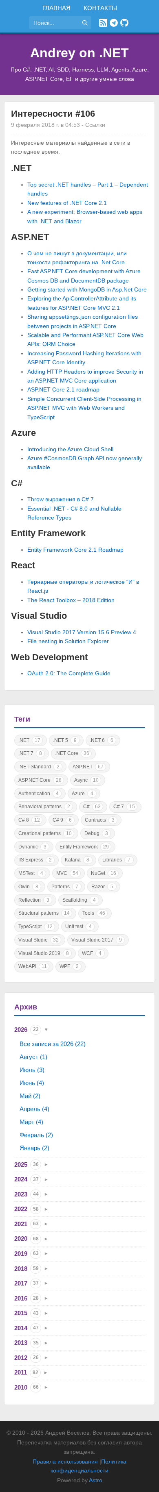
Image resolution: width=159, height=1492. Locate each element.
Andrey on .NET (79, 53)
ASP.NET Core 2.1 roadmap (63, 389)
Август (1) (33, 1056)
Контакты (100, 7)
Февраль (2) (36, 1134)
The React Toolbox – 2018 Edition (71, 600)
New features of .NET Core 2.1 (67, 203)
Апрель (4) (34, 1108)
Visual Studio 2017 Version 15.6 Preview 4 (81, 632)
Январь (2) (34, 1147)
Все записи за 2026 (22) (53, 1043)
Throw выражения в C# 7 (60, 499)
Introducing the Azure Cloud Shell (70, 449)
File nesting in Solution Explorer (68, 641)
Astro (95, 1480)
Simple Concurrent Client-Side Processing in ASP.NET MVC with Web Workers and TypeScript (84, 408)
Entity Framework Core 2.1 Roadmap (75, 549)
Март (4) (31, 1121)
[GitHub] (124, 22)
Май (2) (30, 1095)
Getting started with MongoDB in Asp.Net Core (87, 289)
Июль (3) (32, 1069)
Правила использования (65, 1461)
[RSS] (103, 22)
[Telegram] (113, 22)
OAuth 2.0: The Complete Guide (68, 673)
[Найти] (84, 22)
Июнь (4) (32, 1082)
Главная (56, 7)
